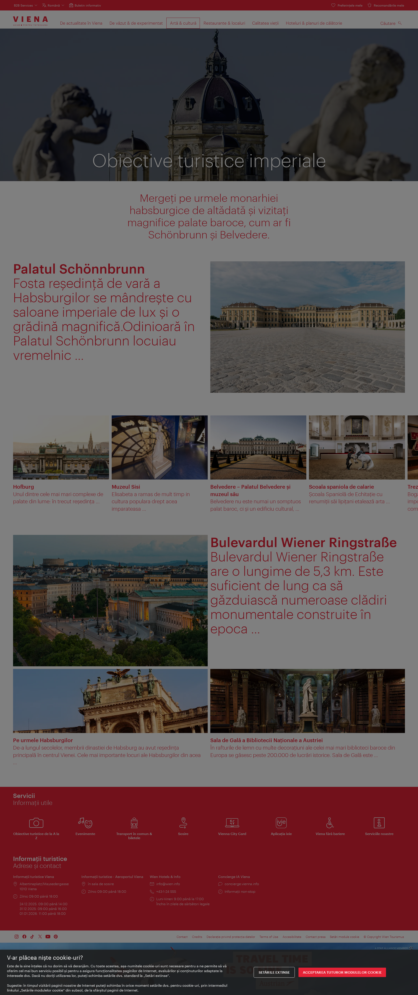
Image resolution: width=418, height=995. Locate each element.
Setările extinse (274, 972)
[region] (209, 972)
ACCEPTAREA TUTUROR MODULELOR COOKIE (342, 972)
